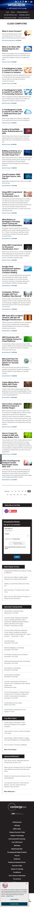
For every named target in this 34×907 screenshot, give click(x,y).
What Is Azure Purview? (12, 31)
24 (22, 491)
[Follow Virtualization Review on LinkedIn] (16, 2)
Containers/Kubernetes (22, 12)
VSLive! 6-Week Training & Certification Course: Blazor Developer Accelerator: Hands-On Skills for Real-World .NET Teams (17, 632)
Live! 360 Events (17, 842)
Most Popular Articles (11, 567)
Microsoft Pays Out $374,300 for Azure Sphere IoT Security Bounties (10, 362)
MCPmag (17, 845)
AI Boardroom (17, 822)
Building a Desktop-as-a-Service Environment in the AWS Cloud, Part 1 (12, 153)
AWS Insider (17, 829)
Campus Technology (17, 835)
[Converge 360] (17, 807)
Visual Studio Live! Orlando (12, 675)
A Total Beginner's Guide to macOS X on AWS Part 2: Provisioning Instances (12, 92)
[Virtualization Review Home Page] (17, 6)
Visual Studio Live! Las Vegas (13, 703)
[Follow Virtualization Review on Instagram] (23, 2)
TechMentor (17, 872)
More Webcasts (9, 791)
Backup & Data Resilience (24, 17)
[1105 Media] (17, 814)
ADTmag (17, 825)
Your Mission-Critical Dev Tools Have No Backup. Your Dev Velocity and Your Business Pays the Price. (16, 785)
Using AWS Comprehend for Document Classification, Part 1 (12, 247)
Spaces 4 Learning (17, 869)
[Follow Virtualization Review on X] (18, 2)
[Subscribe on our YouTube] (10, 512)
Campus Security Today (17, 832)
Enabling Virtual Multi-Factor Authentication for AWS (12, 131)
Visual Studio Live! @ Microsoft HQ (15, 709)
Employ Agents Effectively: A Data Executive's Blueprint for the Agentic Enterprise (15, 724)
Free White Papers (10, 718)
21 (12, 491)
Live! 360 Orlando (9, 641)
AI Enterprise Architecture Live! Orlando (16, 654)
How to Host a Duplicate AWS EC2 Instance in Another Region (12, 406)
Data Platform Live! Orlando (12, 668)
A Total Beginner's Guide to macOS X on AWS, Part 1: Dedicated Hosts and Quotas (12, 113)
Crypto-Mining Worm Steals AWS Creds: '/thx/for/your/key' (10, 384)
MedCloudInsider (17, 849)
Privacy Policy (16, 539)
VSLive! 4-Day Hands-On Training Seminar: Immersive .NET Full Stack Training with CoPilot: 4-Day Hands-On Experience (17, 694)
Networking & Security (24, 15)
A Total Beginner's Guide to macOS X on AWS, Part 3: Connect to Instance (12, 70)
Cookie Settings (14, 899)
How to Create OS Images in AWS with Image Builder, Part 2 (10, 435)
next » (25, 494)
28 (11, 494)
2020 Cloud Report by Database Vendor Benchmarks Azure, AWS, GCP (11, 464)
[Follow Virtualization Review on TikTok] (20, 2)
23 (19, 491)
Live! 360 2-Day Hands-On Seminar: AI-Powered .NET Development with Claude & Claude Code (17, 683)
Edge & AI (13, 12)
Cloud (7, 12)
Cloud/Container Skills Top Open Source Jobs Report (11, 176)
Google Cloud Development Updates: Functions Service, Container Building (11, 270)
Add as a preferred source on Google (17, 8)
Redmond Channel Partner (17, 862)
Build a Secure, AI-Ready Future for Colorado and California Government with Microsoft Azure (17, 769)
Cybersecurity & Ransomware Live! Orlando (17, 661)
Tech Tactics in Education (17, 875)
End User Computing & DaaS (10, 15)
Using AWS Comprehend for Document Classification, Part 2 (12, 194)
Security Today (17, 865)
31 (21, 494)
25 (25, 491)
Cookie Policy (9, 896)
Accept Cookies (14, 904)
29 (14, 494)
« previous (7, 491)
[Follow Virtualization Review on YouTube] (26, 2)
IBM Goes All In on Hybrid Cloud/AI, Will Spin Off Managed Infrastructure (12, 318)
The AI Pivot (17, 879)
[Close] (26, 884)
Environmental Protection (17, 839)
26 (29, 491)
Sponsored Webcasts (11, 756)
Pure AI (17, 855)
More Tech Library (10, 749)
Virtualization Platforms (10, 17)
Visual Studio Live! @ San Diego (13, 611)
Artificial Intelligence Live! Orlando (14, 648)
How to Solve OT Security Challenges (15, 745)
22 (15, 491)
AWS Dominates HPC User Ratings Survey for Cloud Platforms (12, 339)
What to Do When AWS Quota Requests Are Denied (11, 49)
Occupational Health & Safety (17, 852)
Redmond (17, 859)
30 (17, 494)
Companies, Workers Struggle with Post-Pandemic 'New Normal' (11, 294)
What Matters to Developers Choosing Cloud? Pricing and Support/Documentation (12, 223)
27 (7, 494)
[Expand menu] (31, 2)
